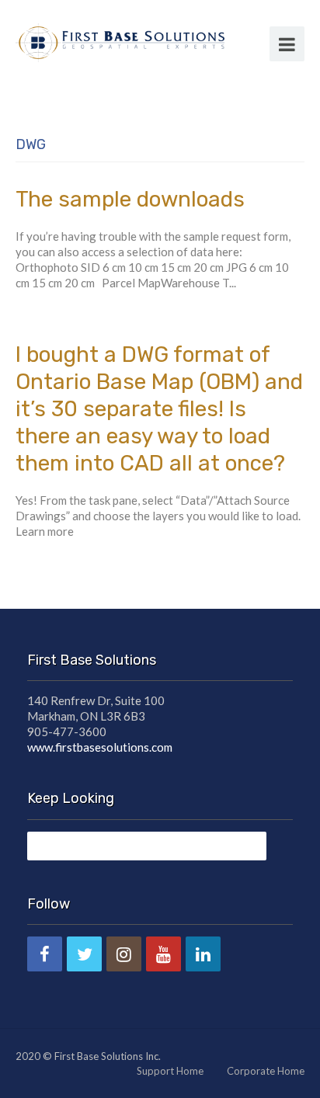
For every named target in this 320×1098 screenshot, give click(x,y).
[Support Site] (120, 40)
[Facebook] (44, 953)
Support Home (170, 1071)
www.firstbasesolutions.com (99, 747)
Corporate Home (265, 1071)
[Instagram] (123, 953)
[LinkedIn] (203, 953)
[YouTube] (163, 953)
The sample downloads (130, 199)
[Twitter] (84, 953)
